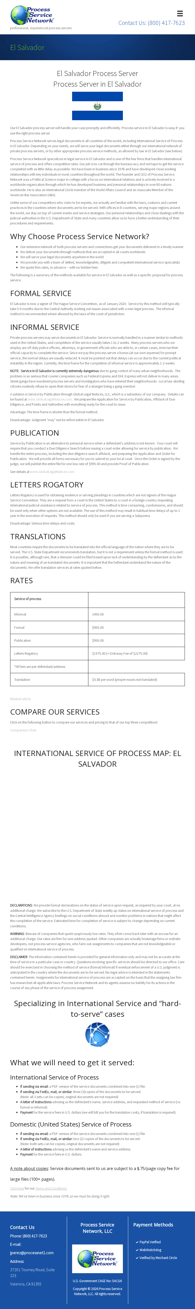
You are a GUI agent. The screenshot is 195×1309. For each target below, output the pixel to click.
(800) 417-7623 (166, 23)
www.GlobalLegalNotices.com (50, 399)
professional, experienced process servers (41, 28)
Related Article (20, 699)
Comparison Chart (23, 730)
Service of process (27, 598)
